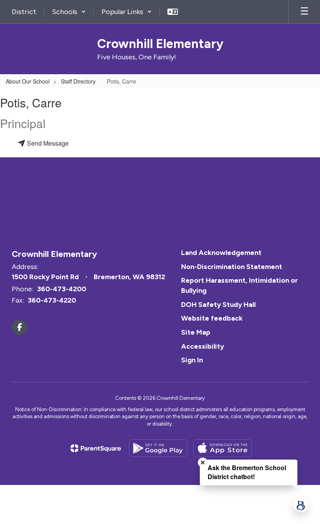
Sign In (192, 360)
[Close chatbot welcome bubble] (203, 462)
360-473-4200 (61, 289)
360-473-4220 (52, 300)
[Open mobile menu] (304, 11)
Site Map (195, 332)
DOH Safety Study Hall (218, 304)
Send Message (47, 143)
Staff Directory (78, 81)
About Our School (28, 81)
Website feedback (212, 318)
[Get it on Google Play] (158, 448)
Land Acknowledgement (221, 252)
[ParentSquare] (96, 448)
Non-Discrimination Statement (231, 266)
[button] (69, 11)
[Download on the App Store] (222, 448)
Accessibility (202, 346)
